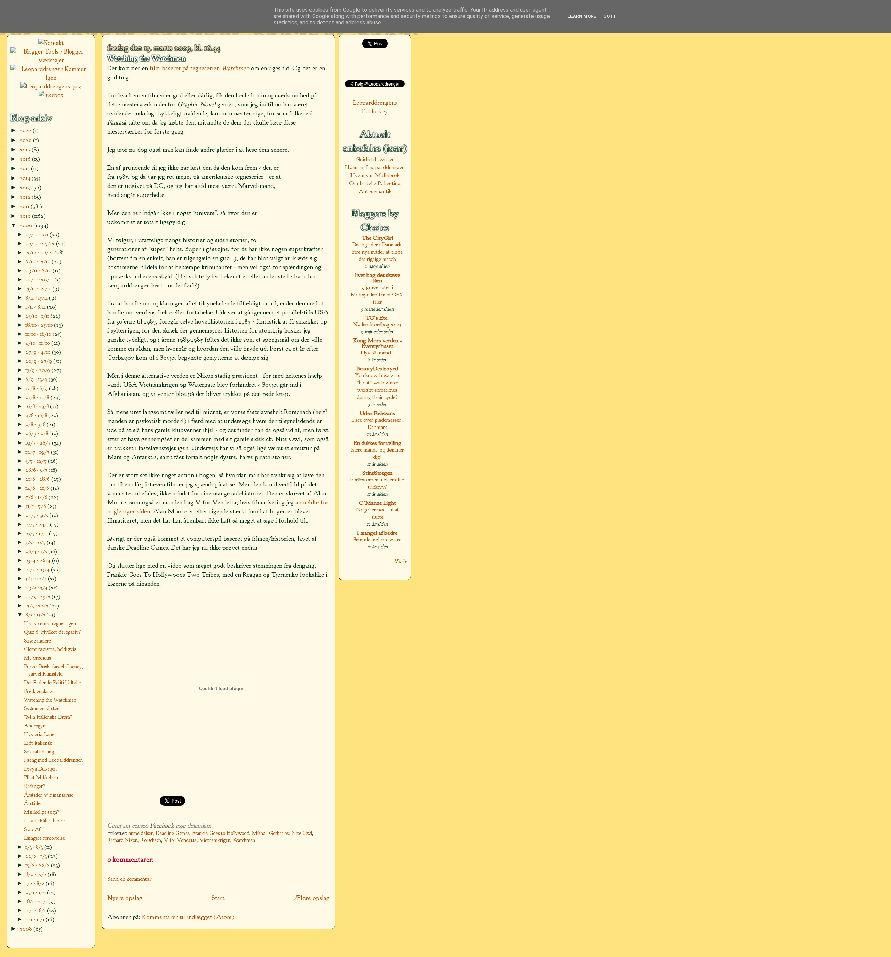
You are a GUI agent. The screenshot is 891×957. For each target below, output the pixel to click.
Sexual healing (39, 751)
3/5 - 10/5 (36, 542)
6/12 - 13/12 (38, 261)
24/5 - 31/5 (37, 515)
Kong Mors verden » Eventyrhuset (377, 343)
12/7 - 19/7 (38, 451)
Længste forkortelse (44, 838)
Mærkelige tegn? (42, 811)
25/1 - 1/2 (36, 892)
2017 (26, 149)
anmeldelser (141, 833)
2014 (26, 178)
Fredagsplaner (39, 691)
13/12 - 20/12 (39, 252)
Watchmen (244, 840)
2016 (26, 158)
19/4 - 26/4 (38, 560)
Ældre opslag (312, 898)
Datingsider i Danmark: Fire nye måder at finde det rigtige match (377, 252)
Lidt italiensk (38, 743)
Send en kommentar (129, 879)
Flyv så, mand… (377, 352)
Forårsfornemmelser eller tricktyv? (377, 483)
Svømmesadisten (42, 708)
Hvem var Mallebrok (375, 175)
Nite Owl (302, 833)
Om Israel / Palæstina (375, 183)
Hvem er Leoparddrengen (375, 167)
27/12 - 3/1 (37, 234)
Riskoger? (34, 786)
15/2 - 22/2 (38, 865)
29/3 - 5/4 (37, 587)
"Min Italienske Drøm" (48, 716)
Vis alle (401, 561)
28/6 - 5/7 (37, 469)
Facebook (162, 825)
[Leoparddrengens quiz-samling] (50, 86)
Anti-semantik (375, 191)
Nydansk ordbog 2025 (377, 324)
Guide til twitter (375, 159)
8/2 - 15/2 (36, 874)
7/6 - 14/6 (37, 497)
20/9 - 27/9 (39, 361)
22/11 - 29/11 (39, 279)
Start (218, 898)
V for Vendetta (180, 840)
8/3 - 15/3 (35, 614)
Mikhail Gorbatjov (270, 833)
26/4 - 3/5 (36, 551)
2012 (26, 196)
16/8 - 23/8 (37, 406)
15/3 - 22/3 (37, 605)
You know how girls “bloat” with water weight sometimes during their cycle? (377, 386)
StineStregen (377, 473)
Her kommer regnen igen (50, 623)
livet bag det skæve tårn (377, 277)
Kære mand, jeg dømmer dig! (377, 453)
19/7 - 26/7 (38, 442)
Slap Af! (33, 829)
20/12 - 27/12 (40, 243)
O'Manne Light (377, 503)
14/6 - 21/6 (37, 488)
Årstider (33, 803)
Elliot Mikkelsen (41, 777)
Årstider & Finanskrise (48, 794)
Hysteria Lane (39, 734)
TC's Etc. (377, 317)
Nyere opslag (124, 898)
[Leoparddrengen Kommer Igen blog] (50, 78)
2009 (26, 225)
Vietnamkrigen (214, 840)
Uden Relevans (377, 413)
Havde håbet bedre (44, 820)
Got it (611, 16)
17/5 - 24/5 (37, 524)
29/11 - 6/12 (39, 270)
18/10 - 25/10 (39, 324)
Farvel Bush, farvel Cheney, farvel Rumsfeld (53, 670)
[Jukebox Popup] (51, 95)
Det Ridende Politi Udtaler (52, 682)
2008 (26, 928)
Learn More (581, 16)
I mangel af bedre (377, 532)
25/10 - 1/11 (37, 315)
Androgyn (34, 725)
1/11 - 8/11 (36, 306)
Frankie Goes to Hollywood (220, 833)
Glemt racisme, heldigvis (50, 649)
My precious (37, 657)
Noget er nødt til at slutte (377, 513)
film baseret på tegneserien (199, 68)
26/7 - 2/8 (37, 433)
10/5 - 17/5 (37, 533)
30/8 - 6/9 (37, 388)
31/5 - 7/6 (36, 506)
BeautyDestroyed (377, 368)
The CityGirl (377, 237)
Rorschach (150, 840)
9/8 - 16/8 (36, 415)
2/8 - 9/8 (36, 424)
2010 (26, 216)
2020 (26, 140)
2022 (26, 130)
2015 (25, 168)
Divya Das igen (40, 768)
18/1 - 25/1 (36, 901)
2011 (25, 206)
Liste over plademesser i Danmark (377, 423)
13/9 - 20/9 (38, 370)
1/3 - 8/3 (34, 847)
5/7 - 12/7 (36, 460)
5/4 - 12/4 (36, 578)
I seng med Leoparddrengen (53, 760)
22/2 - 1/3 (36, 856)
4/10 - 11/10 (38, 342)
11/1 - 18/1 (36, 910)
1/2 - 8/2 (35, 883)
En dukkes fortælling (377, 443)
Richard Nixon (122, 840)
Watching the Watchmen (146, 58)
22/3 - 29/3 (38, 596)
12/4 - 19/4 (38, 569)
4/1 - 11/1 (35, 919)
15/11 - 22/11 (38, 288)
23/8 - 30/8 (37, 397)
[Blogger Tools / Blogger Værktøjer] (50, 60)
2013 (25, 187)
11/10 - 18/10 (39, 333)
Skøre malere (37, 640)
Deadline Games (172, 833)
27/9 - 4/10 (38, 352)
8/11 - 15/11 (37, 297)
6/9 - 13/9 (37, 379)
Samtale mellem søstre (377, 539)
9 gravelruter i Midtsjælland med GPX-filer (377, 294)
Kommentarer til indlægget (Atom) (188, 917)
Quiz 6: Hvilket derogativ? (52, 632)
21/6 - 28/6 (38, 479)
